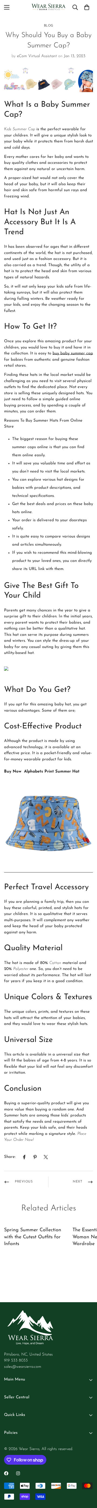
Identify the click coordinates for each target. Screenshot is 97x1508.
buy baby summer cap (73, 353)
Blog (48, 25)
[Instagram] (18, 1473)
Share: (10, 1157)
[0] (87, 7)
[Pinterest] (35, 1157)
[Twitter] (46, 1157)
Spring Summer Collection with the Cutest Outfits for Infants (32, 1237)
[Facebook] (24, 1157)
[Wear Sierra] (49, 7)
